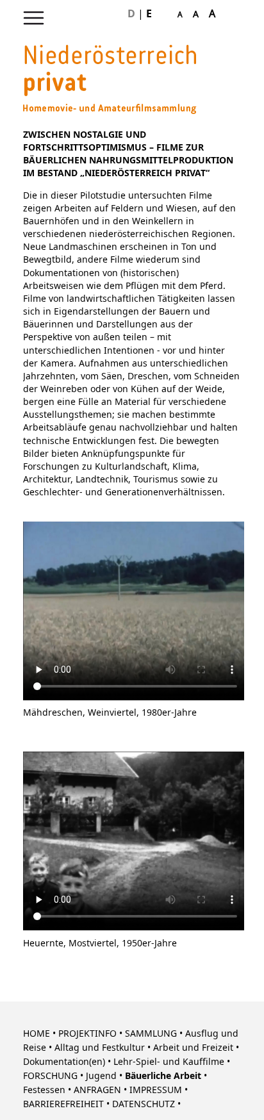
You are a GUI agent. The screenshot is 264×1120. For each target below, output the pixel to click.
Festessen (44, 1090)
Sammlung (151, 1034)
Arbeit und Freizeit (193, 1048)
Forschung (50, 1076)
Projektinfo (87, 1034)
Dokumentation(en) (64, 1062)
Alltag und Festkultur (99, 1048)
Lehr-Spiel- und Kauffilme (168, 1062)
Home (36, 1034)
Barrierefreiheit (63, 1104)
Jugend (101, 1076)
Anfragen (97, 1090)
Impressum (155, 1090)
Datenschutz (143, 1104)
